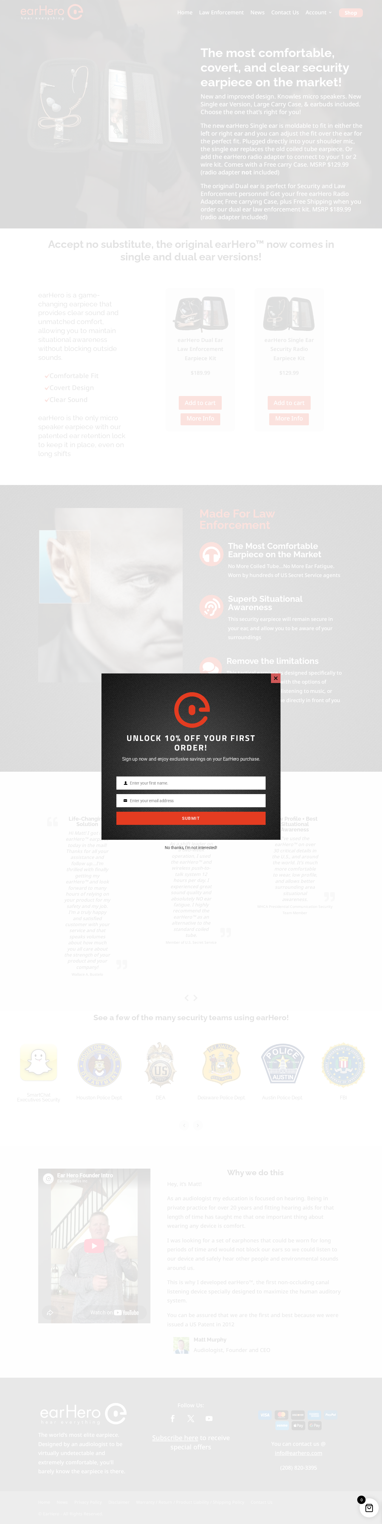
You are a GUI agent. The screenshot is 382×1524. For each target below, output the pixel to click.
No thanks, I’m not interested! (191, 847)
